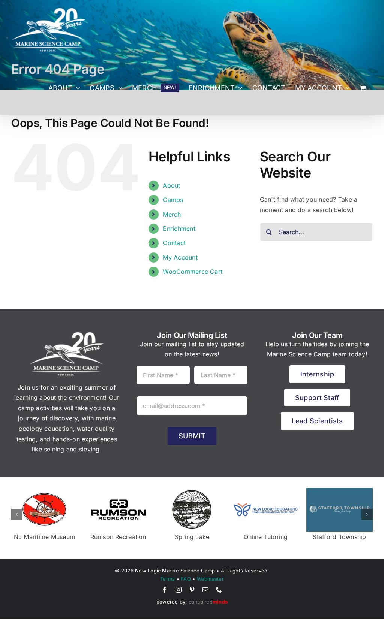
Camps (173, 199)
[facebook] (165, 590)
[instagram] (179, 590)
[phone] (219, 590)
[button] (16, 514)
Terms (167, 579)
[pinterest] (192, 590)
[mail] (205, 590)
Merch (172, 214)
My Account (180, 257)
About (171, 185)
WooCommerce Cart (192, 271)
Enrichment (179, 228)
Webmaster (210, 579)
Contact (174, 243)
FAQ (186, 579)
